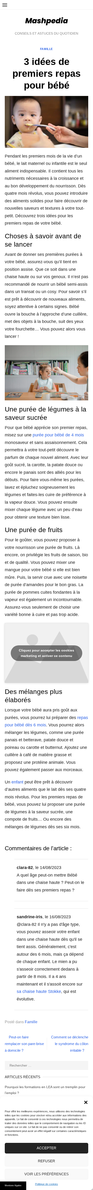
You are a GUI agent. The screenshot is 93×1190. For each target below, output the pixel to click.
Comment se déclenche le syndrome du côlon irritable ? (69, 1043)
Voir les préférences (46, 1174)
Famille (46, 49)
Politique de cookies (46, 1184)
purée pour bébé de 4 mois (58, 435)
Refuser (46, 1161)
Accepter (46, 1148)
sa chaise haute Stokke (39, 991)
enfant (17, 782)
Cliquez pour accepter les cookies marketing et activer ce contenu (46, 653)
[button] (85, 1102)
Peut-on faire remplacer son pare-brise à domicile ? (24, 1043)
